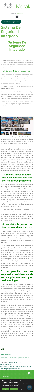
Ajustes (22, 389)
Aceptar (5, 389)
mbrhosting (16, 369)
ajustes (16, 386)
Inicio (2, 349)
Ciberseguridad (14, 366)
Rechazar (14, 389)
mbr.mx (15, 358)
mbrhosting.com (6, 358)
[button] (17, 16)
